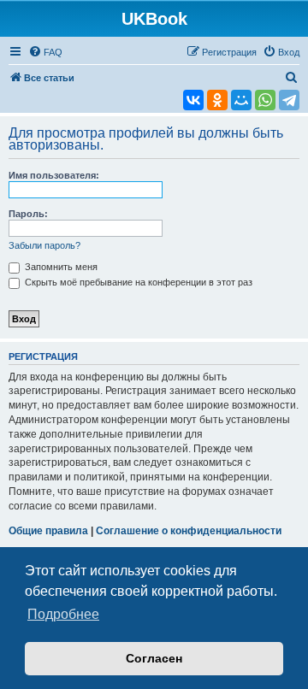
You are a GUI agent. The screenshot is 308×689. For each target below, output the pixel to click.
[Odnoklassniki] (217, 100)
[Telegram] (289, 100)
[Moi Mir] (241, 100)
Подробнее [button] (63, 614)
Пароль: (28, 214)
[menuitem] (45, 52)
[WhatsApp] (265, 100)
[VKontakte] (193, 100)
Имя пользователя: (54, 175)
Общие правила (48, 531)
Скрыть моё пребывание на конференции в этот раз (137, 282)
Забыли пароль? (44, 245)
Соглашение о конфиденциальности (188, 531)
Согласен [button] (154, 658)
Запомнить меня (60, 267)
